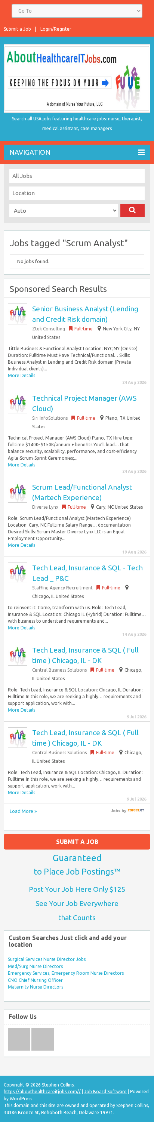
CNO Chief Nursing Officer (35, 980)
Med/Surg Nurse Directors (35, 966)
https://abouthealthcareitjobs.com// (42, 1091)
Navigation (29, 152)
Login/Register (55, 29)
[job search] (135, 810)
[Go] (132, 210)
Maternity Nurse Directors (35, 986)
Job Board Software (105, 1091)
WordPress (21, 1098)
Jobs (115, 810)
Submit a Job (17, 29)
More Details (21, 375)
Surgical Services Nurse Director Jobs (47, 959)
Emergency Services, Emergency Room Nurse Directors (66, 973)
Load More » (23, 811)
